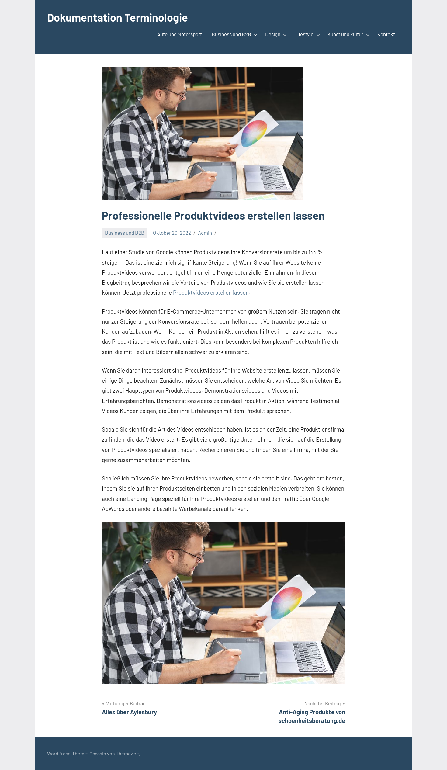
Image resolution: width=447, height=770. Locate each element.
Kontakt (386, 34)
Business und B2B (231, 34)
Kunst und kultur (345, 34)
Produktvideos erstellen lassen (211, 292)
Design (272, 34)
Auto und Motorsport (179, 34)
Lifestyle (304, 34)
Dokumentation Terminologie (117, 17)
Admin (205, 233)
